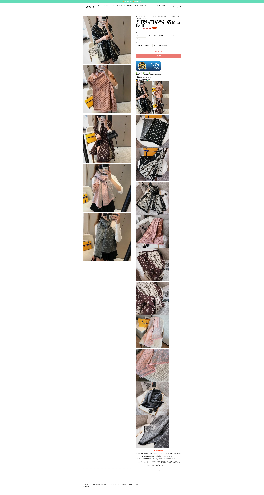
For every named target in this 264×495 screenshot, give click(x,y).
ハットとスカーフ (147, 16)
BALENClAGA (137, 8)
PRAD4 (146, 5)
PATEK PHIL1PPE (127, 8)
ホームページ (139, 16)
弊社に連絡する (125, 484)
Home (99, 5)
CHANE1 (113, 5)
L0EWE (158, 5)
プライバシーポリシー (87, 484)
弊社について (118, 484)
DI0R (141, 5)
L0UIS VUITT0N (121, 5)
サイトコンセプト (110, 484)
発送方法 (131, 484)
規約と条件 (136, 484)
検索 (94, 484)
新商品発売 (106, 5)
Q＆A (105, 484)
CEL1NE (136, 5)
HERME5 (129, 5)
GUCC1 (152, 5)
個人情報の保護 (99, 484)
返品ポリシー (86, 486)
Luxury (90, 7)
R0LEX (164, 5)
